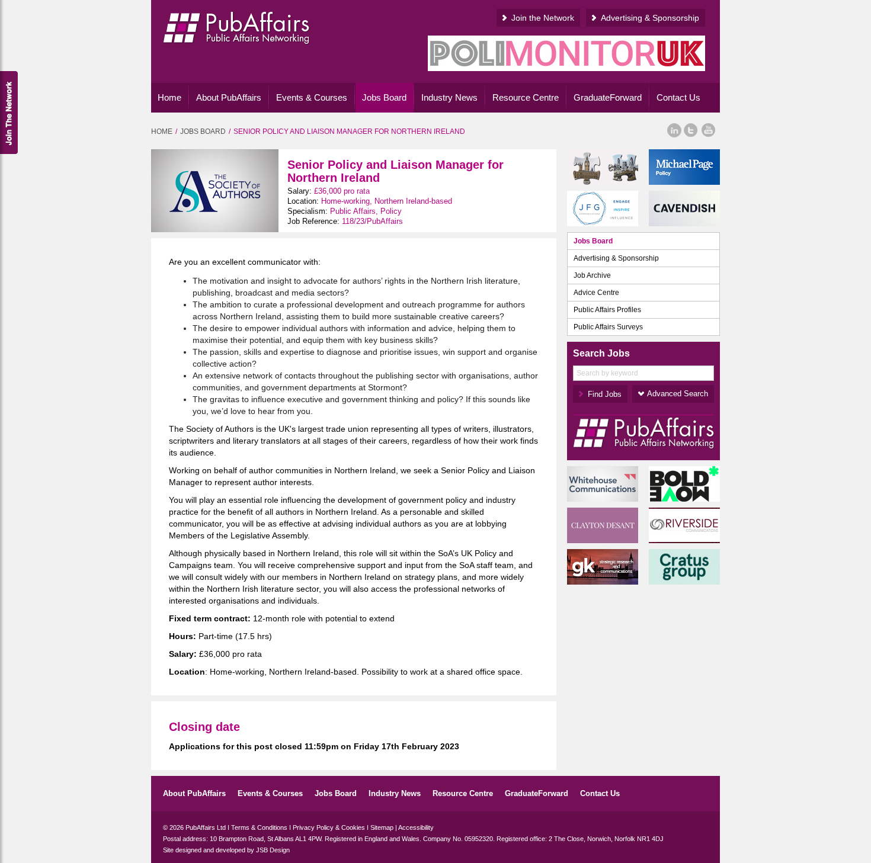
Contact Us (678, 97)
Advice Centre (596, 292)
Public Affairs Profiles (607, 310)
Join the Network (542, 18)
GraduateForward (608, 97)
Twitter (690, 130)
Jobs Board (384, 97)
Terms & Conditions (259, 827)
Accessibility (416, 827)
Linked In (674, 130)
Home (169, 97)
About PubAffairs (228, 97)
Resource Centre (525, 97)
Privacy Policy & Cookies (329, 827)
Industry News (449, 97)
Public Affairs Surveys (608, 327)
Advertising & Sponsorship (650, 18)
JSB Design (273, 850)
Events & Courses (311, 97)
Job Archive (592, 275)
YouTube (709, 130)
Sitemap (381, 827)
